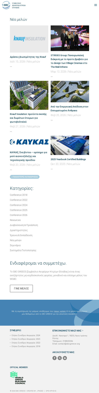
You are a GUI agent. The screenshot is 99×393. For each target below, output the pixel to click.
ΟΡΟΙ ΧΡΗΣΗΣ (51, 391)
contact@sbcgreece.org (69, 344)
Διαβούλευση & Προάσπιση (24, 225)
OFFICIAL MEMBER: (19, 367)
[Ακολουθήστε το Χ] (60, 358)
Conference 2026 (18, 215)
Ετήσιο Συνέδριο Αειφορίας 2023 (26, 339)
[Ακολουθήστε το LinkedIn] (65, 358)
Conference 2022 (18, 200)
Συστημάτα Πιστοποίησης (23, 250)
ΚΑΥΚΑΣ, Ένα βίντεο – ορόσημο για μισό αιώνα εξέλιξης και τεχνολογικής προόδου (28, 156)
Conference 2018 (18, 195)
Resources (15, 220)
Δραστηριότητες (19, 230)
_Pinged (40, 391)
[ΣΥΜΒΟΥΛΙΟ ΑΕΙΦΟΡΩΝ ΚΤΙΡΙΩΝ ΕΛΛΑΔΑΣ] (6, 5)
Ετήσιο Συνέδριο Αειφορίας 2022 (26, 343)
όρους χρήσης (60, 311)
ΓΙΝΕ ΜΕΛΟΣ (21, 288)
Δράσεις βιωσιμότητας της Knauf (28, 57)
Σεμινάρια (15, 245)
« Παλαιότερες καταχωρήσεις (24, 177)
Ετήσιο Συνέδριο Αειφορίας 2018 (26, 346)
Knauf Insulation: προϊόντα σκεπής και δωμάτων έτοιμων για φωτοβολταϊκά (28, 118)
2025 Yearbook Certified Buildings (68, 159)
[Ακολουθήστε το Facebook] (54, 358)
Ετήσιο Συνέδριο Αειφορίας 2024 (26, 335)
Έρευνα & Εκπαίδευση (21, 235)
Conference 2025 (18, 210)
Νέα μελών (33, 61)
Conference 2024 (18, 205)
